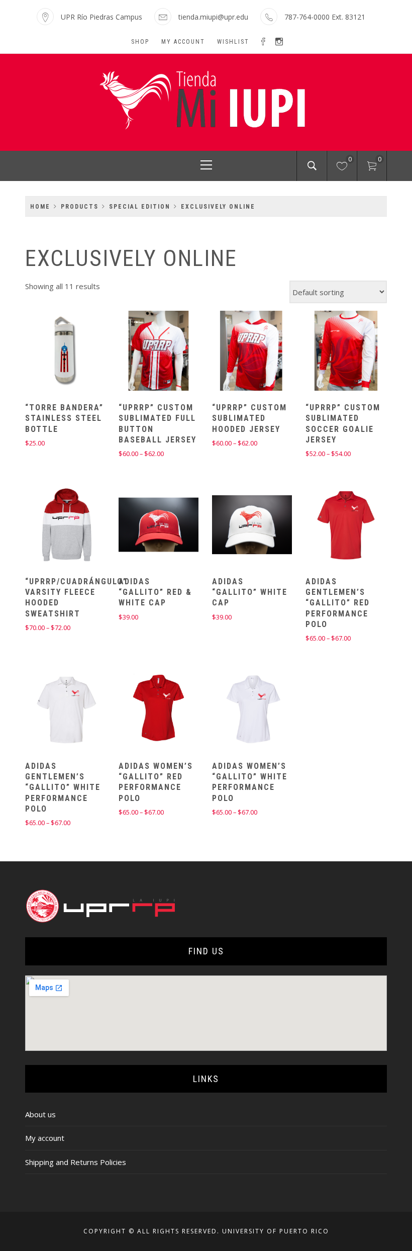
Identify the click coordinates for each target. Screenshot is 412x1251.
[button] (47, 352)
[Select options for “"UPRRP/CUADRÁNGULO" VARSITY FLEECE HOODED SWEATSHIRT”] (47, 526)
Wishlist (233, 41)
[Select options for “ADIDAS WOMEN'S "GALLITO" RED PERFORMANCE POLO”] (141, 710)
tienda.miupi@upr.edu (213, 17)
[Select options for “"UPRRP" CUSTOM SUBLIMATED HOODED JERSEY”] (235, 352)
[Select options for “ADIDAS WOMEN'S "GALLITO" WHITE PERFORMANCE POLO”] (235, 710)
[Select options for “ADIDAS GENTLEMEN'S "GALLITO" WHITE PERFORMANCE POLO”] (47, 710)
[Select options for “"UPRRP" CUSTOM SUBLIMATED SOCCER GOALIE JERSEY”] (328, 352)
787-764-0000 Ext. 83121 (324, 17)
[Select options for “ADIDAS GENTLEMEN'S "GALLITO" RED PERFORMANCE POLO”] (328, 526)
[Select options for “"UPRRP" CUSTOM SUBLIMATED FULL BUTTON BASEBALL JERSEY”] (141, 352)
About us (40, 1114)
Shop (140, 41)
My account (183, 41)
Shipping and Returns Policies (75, 1162)
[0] (342, 167)
